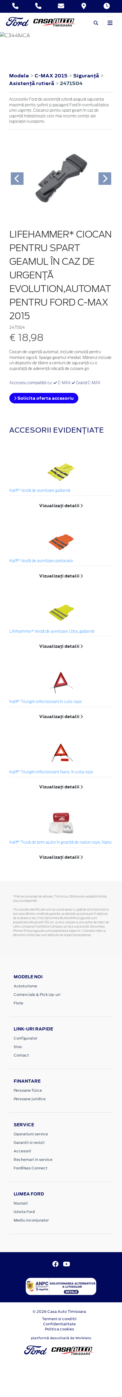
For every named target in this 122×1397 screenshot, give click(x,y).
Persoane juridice (30, 1099)
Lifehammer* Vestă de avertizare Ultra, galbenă (51, 632)
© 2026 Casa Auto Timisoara (59, 1311)
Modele (19, 75)
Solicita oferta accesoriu (45, 398)
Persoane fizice (28, 1090)
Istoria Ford (24, 1211)
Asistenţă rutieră (32, 83)
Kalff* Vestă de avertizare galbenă (39, 491)
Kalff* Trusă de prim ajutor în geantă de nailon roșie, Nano (60, 842)
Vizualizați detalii (59, 506)
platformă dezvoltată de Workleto (61, 1338)
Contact (21, 1055)
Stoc (18, 1046)
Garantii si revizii (29, 1142)
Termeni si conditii (59, 1319)
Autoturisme (25, 986)
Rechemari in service (33, 1159)
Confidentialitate (59, 1324)
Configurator (25, 1038)
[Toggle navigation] (110, 22)
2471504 (71, 83)
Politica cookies (59, 1329)
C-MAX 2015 (51, 75)
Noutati (21, 1203)
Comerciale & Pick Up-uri (37, 994)
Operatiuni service (31, 1134)
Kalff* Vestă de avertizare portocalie (41, 561)
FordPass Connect (30, 1168)
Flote (18, 1003)
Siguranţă (86, 75)
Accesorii (22, 1151)
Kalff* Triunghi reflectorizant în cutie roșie (45, 702)
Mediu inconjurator (31, 1220)
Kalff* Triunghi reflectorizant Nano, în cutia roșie (51, 772)
